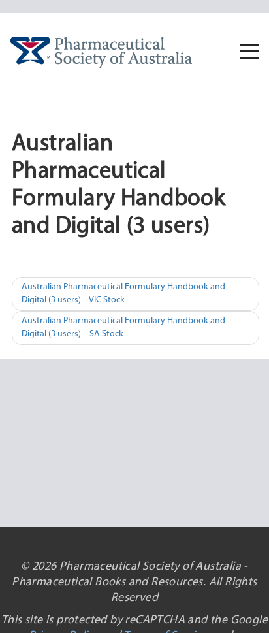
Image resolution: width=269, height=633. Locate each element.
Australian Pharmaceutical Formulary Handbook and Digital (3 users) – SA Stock (123, 327)
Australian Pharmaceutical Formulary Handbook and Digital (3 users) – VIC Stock (123, 293)
